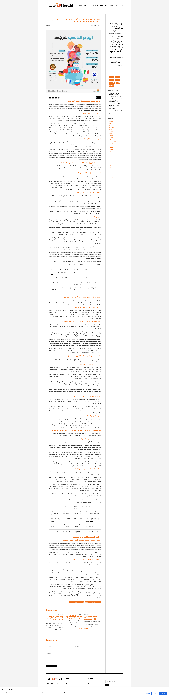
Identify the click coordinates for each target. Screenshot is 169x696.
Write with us (69, 684)
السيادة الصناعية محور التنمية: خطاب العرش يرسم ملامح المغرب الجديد (116, 36)
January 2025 (112, 155)
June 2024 (111, 169)
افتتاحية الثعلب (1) (117, 96)
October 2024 (112, 161)
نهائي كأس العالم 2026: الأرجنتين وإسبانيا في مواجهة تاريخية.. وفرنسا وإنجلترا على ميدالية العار (116, 52)
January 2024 (112, 179)
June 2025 (111, 147)
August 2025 (112, 143)
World (111, 85)
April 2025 (111, 151)
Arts (111, 77)
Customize (147, 693)
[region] (84, 691)
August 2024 (112, 165)
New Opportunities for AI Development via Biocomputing (115, 100)
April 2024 (111, 173)
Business (117, 77)
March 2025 (111, 153)
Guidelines (68, 681)
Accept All (163, 693)
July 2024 (111, 167)
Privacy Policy (89, 681)
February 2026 (112, 131)
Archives (88, 684)
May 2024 (111, 171)
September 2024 (112, 163)
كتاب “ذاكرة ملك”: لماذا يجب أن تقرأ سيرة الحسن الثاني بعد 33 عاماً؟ (116, 46)
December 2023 (112, 181)
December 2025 (112, 135)
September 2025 (112, 141)
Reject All (155, 693)
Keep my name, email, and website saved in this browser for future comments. (63, 650)
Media (117, 80)
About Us (68, 678)
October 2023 (112, 184)
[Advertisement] (84, 21)
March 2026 (111, 129)
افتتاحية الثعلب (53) (118, 66)
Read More (86, 628)
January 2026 (112, 133)
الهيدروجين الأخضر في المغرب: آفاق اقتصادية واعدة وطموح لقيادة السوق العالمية (116, 41)
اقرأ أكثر (61, 632)
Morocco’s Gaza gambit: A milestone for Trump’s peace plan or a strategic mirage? (115, 62)
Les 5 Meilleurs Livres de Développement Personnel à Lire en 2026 (116, 57)
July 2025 (111, 145)
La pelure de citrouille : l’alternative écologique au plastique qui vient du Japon (91, 617)
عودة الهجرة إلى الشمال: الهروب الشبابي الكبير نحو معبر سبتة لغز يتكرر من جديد (55, 619)
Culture (111, 80)
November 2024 (112, 159)
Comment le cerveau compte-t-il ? (113, 93)
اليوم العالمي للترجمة (90, 602)
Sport (118, 83)
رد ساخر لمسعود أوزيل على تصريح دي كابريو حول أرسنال (115, 111)
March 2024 (111, 175)
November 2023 (112, 182)
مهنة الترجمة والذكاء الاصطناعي (76, 602)
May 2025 (111, 149)
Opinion (111, 83)
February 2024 (112, 177)
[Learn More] (52, 274)
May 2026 (111, 125)
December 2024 (112, 157)
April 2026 (111, 127)
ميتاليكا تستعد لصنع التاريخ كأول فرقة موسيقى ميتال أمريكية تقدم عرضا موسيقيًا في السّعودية (115, 106)
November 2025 (112, 137)
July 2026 (111, 121)
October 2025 (112, 139)
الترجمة (98, 602)
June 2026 (111, 123)
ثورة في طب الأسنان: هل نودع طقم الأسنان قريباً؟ (74, 617)
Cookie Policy (89, 678)
